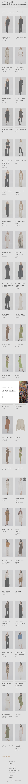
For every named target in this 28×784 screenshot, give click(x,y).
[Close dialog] (27, 381)
